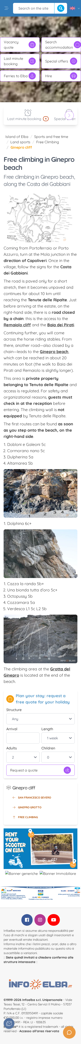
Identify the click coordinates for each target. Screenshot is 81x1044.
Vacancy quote (11, 45)
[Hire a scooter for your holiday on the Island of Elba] (40, 848)
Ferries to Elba (16, 76)
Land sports (20, 142)
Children (48, 748)
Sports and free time (51, 136)
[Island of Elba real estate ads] (58, 873)
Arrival (11, 729)
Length (47, 729)
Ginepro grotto (29, 807)
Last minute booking (13, 61)
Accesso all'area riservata (39, 1031)
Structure (14, 709)
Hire (48, 76)
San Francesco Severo (34, 797)
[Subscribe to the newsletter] (9, 1023)
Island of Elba (16, 136)
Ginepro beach (54, 351)
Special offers (56, 61)
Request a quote (24, 770)
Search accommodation (59, 45)
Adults (11, 748)
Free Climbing (47, 142)
